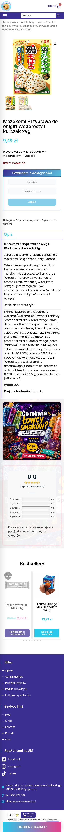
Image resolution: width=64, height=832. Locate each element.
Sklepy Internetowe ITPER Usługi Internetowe (37, 820)
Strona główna (10, 22)
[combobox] (38, 15)
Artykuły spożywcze (33, 22)
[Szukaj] (58, 15)
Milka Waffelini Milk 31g (17, 606)
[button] (55, 44)
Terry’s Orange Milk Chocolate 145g (46, 607)
